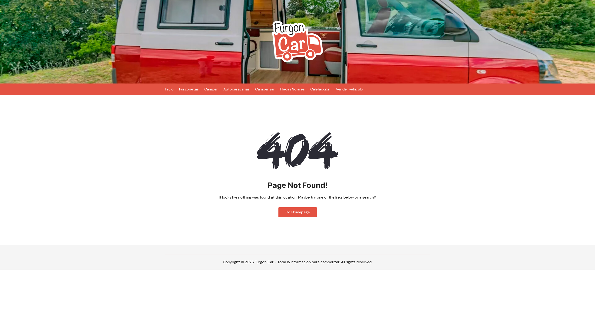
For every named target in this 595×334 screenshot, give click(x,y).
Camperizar (265, 89)
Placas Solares (292, 89)
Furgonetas (189, 89)
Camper (211, 89)
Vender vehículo (349, 89)
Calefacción (320, 89)
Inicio (169, 89)
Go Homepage (297, 212)
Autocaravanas (236, 89)
